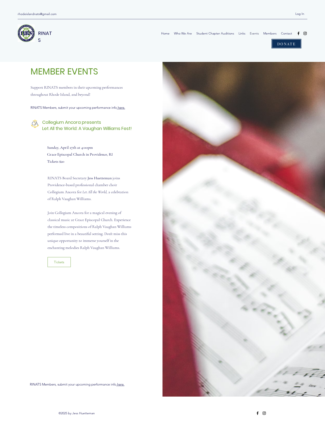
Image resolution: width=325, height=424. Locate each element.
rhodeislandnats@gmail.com (37, 14)
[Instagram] (305, 33)
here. (121, 107)
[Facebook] (298, 33)
